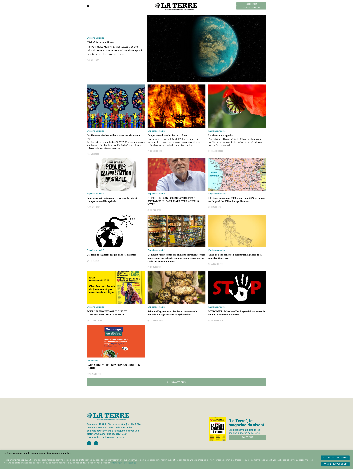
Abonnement (251, 4)
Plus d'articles (176, 382)
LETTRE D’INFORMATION (251, 8)
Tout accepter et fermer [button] (335, 457)
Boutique (247, 437)
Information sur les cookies (123, 463)
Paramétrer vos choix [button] (335, 464)
